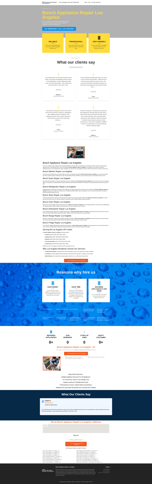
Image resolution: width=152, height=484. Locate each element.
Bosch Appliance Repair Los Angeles (49, 3)
